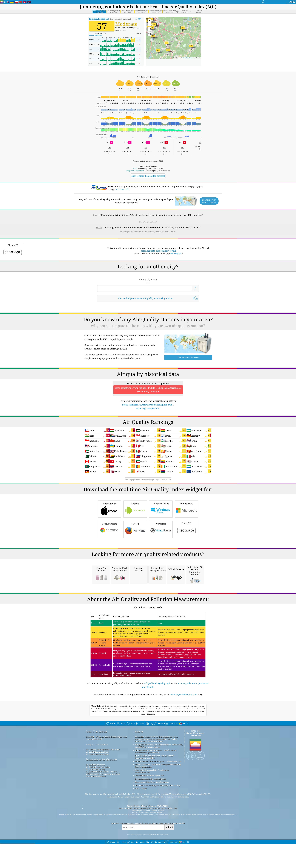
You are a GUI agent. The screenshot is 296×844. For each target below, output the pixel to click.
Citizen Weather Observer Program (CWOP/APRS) (147, 806)
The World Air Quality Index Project (195, 734)
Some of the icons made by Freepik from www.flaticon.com (152, 771)
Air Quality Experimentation (97, 752)
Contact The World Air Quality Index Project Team (106, 737)
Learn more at (209, 201)
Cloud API (186, 523)
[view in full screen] (139, 18)
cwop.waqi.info (174, 761)
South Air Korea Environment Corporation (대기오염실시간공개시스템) (148, 808)
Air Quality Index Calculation (98, 767)
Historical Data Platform (96, 776)
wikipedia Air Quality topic (157, 683)
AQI (99, 19)
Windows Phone (161, 503)
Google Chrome (109, 523)
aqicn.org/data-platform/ (148, 408)
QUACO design (141, 788)
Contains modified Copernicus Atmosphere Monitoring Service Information (158, 765)
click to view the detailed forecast (148, 175)
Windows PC (186, 503)
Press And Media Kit (94, 739)
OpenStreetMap (188, 58)
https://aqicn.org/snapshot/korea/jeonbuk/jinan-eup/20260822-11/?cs (148, 231)
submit (169, 827)
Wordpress (161, 523)
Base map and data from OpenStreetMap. (152, 782)
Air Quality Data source (95, 765)
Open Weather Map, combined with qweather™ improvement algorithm (154, 757)
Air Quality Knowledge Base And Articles (103, 749)
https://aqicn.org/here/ (148, 222)
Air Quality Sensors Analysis (97, 754)
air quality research (97, 744)
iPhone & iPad (110, 503)
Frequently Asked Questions (101, 759)
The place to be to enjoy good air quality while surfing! (157, 785)
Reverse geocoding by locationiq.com (150, 779)
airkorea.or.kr (123, 189)
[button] (168, 51)
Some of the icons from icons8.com (149, 775)
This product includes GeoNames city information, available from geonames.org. (156, 751)
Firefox (135, 523)
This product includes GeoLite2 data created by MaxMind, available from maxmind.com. (159, 745)
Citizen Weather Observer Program (149, 761)
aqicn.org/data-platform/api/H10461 (158, 250)
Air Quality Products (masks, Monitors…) (102, 771)
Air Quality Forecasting (95, 769)
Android (135, 503)
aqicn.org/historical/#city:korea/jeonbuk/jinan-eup (147, 404)
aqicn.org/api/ (176, 253)
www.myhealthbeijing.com (183, 694)
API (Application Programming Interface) (103, 774)
